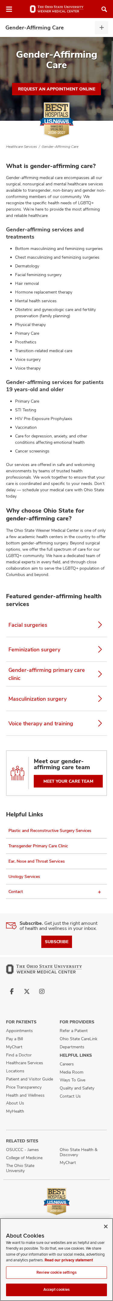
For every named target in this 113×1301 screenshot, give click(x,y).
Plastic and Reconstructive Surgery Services (49, 830)
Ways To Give (72, 1080)
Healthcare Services (21, 146)
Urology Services (24, 876)
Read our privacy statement (69, 1260)
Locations (15, 1071)
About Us (15, 1103)
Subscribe (56, 941)
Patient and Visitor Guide (29, 1079)
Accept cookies (56, 1289)
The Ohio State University (20, 1168)
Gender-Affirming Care (34, 27)
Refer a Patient (74, 1030)
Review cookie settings (56, 1272)
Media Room (71, 1072)
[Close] (105, 1226)
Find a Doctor (19, 1055)
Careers (67, 1064)
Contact (15, 891)
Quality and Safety (77, 1088)
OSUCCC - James (22, 1149)
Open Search (104, 9)
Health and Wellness (25, 1095)
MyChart (14, 1047)
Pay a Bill (14, 1038)
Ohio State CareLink (78, 1038)
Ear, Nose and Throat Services (36, 861)
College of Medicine (24, 1157)
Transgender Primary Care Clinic (38, 846)
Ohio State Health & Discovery (78, 1152)
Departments (72, 1047)
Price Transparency (24, 1087)
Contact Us (70, 1096)
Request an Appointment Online (56, 89)
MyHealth (15, 1111)
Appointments (19, 1030)
